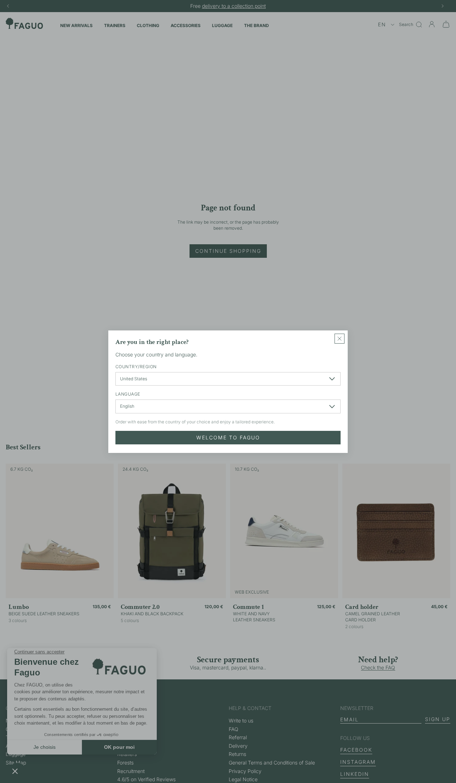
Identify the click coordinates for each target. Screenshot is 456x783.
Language (127, 394)
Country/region (136, 366)
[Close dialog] (339, 339)
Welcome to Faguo (228, 437)
